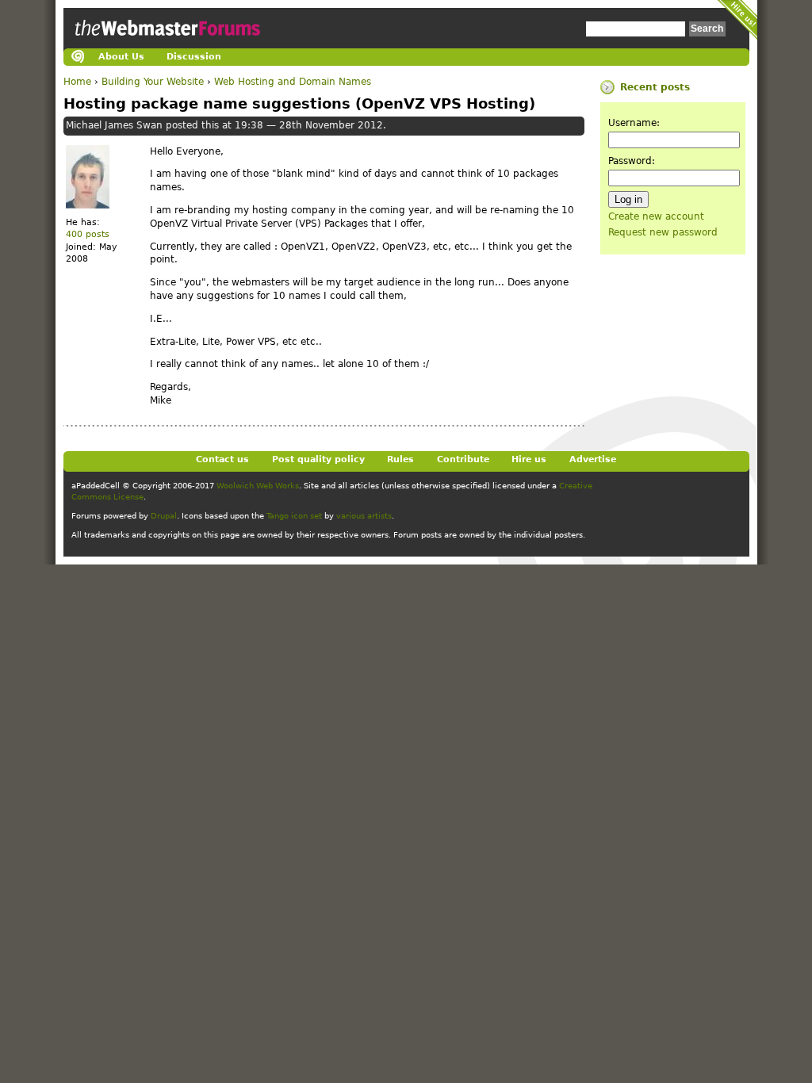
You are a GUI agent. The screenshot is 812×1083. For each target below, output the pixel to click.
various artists (364, 515)
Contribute (463, 459)
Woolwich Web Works (257, 485)
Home (77, 81)
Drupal (164, 515)
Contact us (222, 459)
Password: (631, 160)
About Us (121, 57)
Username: (634, 122)
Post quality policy (318, 459)
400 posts (87, 234)
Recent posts (655, 87)
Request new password (663, 232)
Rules (400, 459)
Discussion (194, 57)
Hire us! (737, 20)
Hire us (528, 459)
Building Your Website (153, 81)
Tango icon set (294, 515)
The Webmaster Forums (165, 43)
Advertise (592, 459)
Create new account (656, 216)
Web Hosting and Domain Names (292, 81)
